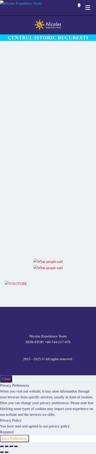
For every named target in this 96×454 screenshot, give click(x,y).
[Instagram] (48, 320)
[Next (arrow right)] (6, 452)
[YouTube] (60, 320)
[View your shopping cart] (78, 8)
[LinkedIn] (36, 320)
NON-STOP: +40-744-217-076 (48, 342)
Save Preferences (14, 438)
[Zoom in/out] (2, 446)
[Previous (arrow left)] (2, 452)
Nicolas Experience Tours (48, 336)
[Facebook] (30, 320)
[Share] (11, 446)
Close (6, 379)
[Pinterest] (54, 320)
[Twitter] (42, 320)
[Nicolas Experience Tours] (21, 3)
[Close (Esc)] (16, 446)
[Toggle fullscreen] (6, 446)
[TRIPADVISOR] (66, 320)
